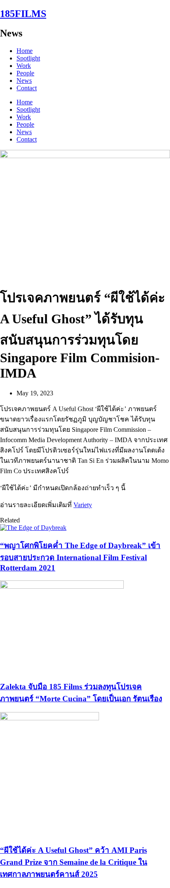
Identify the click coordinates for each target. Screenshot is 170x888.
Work (24, 65)
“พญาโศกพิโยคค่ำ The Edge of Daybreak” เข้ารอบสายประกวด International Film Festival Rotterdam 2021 (80, 556)
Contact (27, 87)
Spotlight (28, 58)
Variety (82, 504)
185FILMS (23, 13)
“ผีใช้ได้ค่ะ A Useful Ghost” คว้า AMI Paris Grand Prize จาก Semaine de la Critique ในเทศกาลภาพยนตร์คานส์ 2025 (73, 862)
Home (25, 50)
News (24, 80)
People (25, 73)
